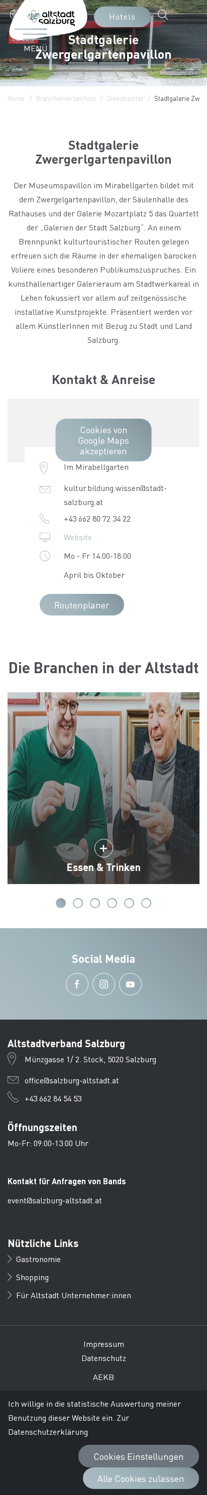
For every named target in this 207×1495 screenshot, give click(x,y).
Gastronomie (38, 1259)
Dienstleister (125, 98)
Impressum (103, 1343)
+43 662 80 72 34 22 (97, 518)
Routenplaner (82, 604)
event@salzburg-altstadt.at (55, 1200)
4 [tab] (112, 903)
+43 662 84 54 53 (53, 1098)
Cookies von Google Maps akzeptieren (103, 440)
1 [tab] (61, 903)
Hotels (122, 16)
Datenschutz (103, 1357)
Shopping (32, 1277)
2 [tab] (78, 903)
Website (78, 537)
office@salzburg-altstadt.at (72, 1080)
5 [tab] (129, 903)
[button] (26, 15)
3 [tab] (95, 903)
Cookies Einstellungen (138, 1456)
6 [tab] (146, 903)
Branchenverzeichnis (66, 98)
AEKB (103, 1377)
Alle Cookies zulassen (140, 1478)
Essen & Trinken (103, 867)
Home (16, 98)
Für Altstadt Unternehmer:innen (73, 1295)
